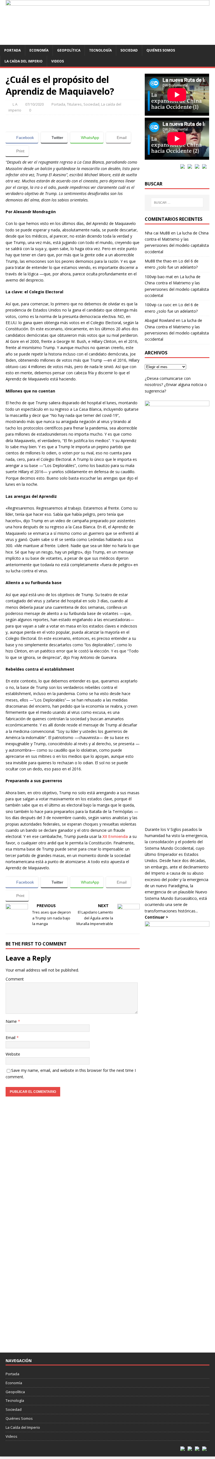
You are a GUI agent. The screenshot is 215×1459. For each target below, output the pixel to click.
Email (11, 1037)
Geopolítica (68, 50)
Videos (57, 61)
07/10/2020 (34, 104)
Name (12, 1021)
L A (15, 104)
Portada (12, 50)
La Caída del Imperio (23, 61)
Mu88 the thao (158, 261)
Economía (38, 50)
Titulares (74, 104)
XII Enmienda (115, 836)
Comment (15, 979)
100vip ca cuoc (158, 304)
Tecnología (100, 50)
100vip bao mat (159, 276)
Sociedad (129, 50)
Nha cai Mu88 (157, 233)
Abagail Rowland (160, 320)
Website (13, 1054)
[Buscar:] (177, 202)
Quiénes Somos (160, 50)
